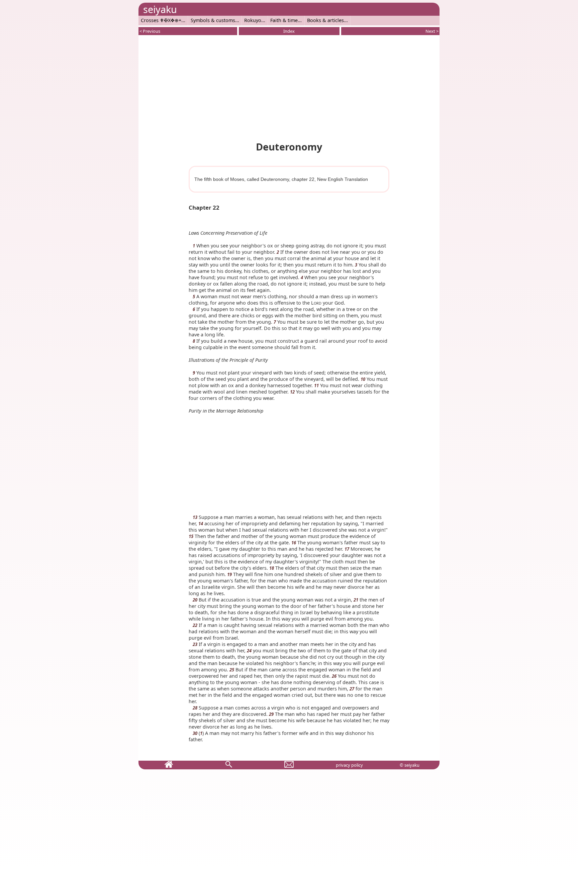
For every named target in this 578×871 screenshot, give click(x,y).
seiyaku (160, 9)
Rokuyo (252, 20)
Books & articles (325, 20)
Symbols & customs (213, 20)
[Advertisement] (289, 87)
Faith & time (284, 20)
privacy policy (349, 765)
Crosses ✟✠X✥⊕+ (161, 20)
